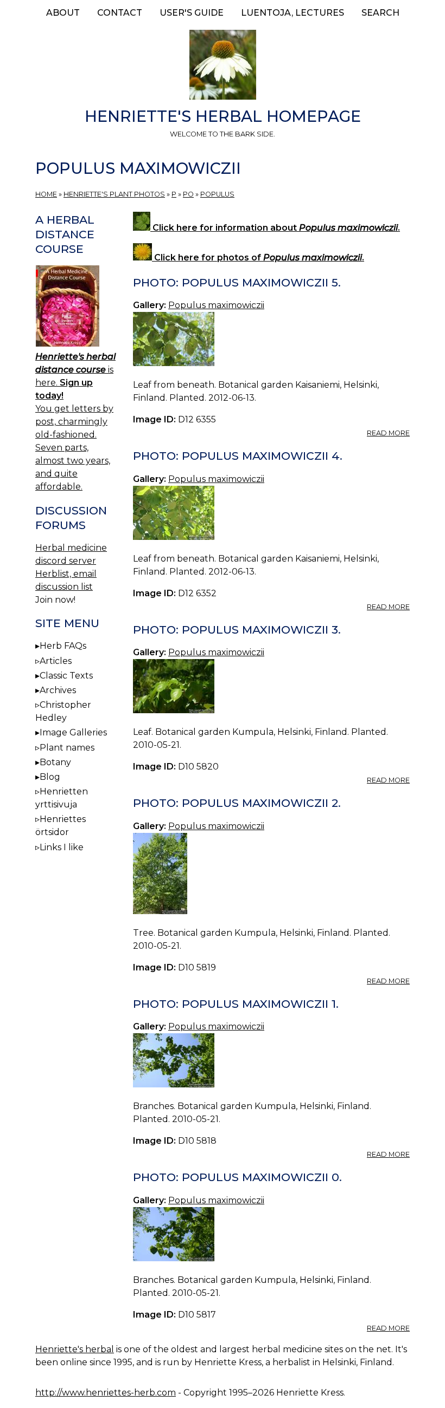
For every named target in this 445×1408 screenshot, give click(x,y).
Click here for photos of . (258, 257)
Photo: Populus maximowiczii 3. (237, 629)
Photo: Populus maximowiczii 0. (237, 1177)
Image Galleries (73, 732)
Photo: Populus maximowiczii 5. (237, 282)
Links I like (62, 847)
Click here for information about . (275, 228)
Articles (56, 661)
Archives (58, 690)
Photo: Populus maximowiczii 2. (237, 803)
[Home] (222, 66)
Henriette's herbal (74, 1349)
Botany (55, 762)
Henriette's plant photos (114, 194)
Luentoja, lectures (292, 13)
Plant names (67, 747)
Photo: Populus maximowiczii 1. (236, 1004)
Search (380, 13)
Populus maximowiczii (216, 305)
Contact (119, 13)
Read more (388, 433)
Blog (50, 777)
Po (188, 194)
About (63, 13)
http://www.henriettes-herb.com (105, 1392)
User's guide (192, 13)
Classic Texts (66, 675)
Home (46, 194)
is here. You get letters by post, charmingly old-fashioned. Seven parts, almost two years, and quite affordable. (75, 421)
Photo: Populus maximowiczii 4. (237, 455)
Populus (217, 194)
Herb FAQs (63, 646)
